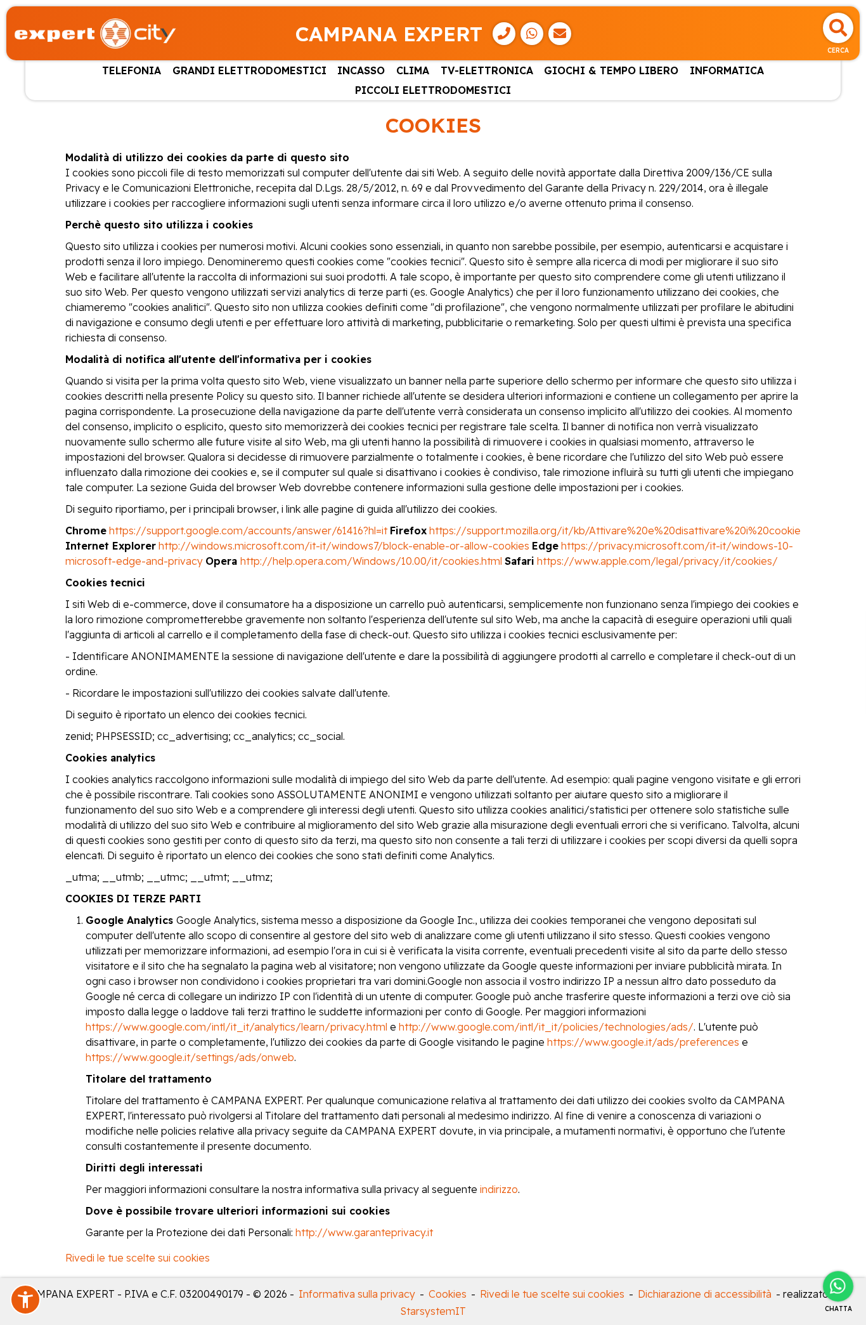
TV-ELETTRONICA (487, 70)
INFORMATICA (727, 70)
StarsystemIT (433, 1311)
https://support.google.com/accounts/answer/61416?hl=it (248, 530)
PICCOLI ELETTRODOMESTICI (433, 90)
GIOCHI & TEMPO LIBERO (611, 70)
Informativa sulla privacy (357, 1294)
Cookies (448, 1294)
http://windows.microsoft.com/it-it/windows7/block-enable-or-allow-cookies (345, 545)
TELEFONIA (131, 70)
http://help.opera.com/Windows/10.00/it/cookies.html (371, 561)
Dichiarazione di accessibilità (705, 1294)
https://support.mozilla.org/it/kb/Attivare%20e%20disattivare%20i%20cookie (615, 530)
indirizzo (499, 1189)
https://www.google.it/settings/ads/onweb (190, 1057)
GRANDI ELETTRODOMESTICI (249, 70)
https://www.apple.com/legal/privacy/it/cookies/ (657, 561)
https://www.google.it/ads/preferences (643, 1042)
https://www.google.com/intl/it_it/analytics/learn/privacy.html (236, 1026)
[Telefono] (504, 33)
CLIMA (412, 70)
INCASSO (361, 70)
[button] (25, 1299)
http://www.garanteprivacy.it (364, 1232)
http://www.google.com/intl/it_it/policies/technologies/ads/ (546, 1026)
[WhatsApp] (531, 33)
